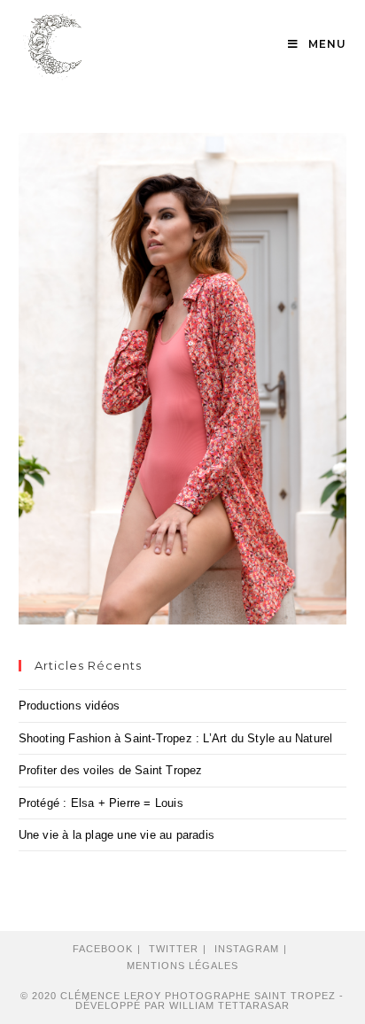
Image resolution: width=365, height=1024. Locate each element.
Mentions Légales (182, 965)
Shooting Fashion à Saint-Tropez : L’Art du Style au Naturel (176, 738)
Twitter (173, 948)
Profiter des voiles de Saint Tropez (111, 770)
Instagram (246, 948)
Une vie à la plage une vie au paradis (116, 835)
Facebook (103, 948)
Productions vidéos (69, 705)
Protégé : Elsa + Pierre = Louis (101, 803)
